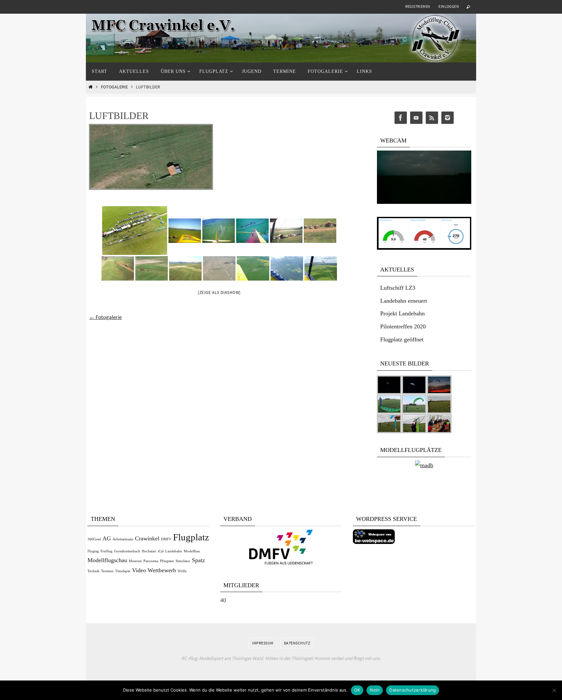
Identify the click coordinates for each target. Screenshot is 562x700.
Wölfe (182, 571)
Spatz (198, 560)
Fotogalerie (114, 87)
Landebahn (173, 551)
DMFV (166, 539)
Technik (93, 571)
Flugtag (93, 551)
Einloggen (448, 6)
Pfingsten (167, 561)
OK (357, 690)
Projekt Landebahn (402, 313)
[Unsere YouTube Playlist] (416, 118)
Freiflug (106, 551)
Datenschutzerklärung (412, 690)
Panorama (150, 561)
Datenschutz (297, 643)
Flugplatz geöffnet (401, 339)
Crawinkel (147, 538)
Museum (135, 561)
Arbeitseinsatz (123, 539)
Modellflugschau (107, 560)
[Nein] (554, 690)
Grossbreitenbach (127, 551)
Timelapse (122, 571)
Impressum (263, 643)
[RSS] (432, 118)
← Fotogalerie (105, 317)
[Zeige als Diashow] (219, 292)
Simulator (183, 561)
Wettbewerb (162, 570)
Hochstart (149, 551)
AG (106, 538)
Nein (375, 690)
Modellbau (192, 551)
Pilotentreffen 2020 (403, 326)
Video (139, 570)
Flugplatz (191, 537)
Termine (107, 571)
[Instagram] (447, 118)
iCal (161, 551)
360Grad (94, 539)
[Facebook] (401, 118)
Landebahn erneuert (403, 300)
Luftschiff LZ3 (397, 287)
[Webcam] (424, 202)
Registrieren (417, 6)
